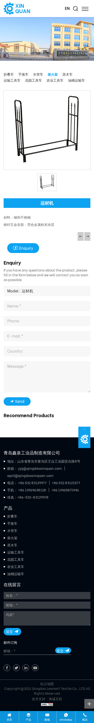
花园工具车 (33, 80)
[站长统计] (47, 704)
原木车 (67, 74)
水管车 (38, 74)
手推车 (23, 74)
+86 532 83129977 (32, 483)
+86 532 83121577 (66, 483)
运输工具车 (12, 80)
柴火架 (53, 74)
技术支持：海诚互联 (47, 699)
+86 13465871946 (65, 490)
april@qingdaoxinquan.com (30, 476)
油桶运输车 (76, 80)
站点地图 (47, 684)
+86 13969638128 (32, 490)
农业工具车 (55, 80)
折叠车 (9, 74)
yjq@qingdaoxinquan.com (40, 468)
